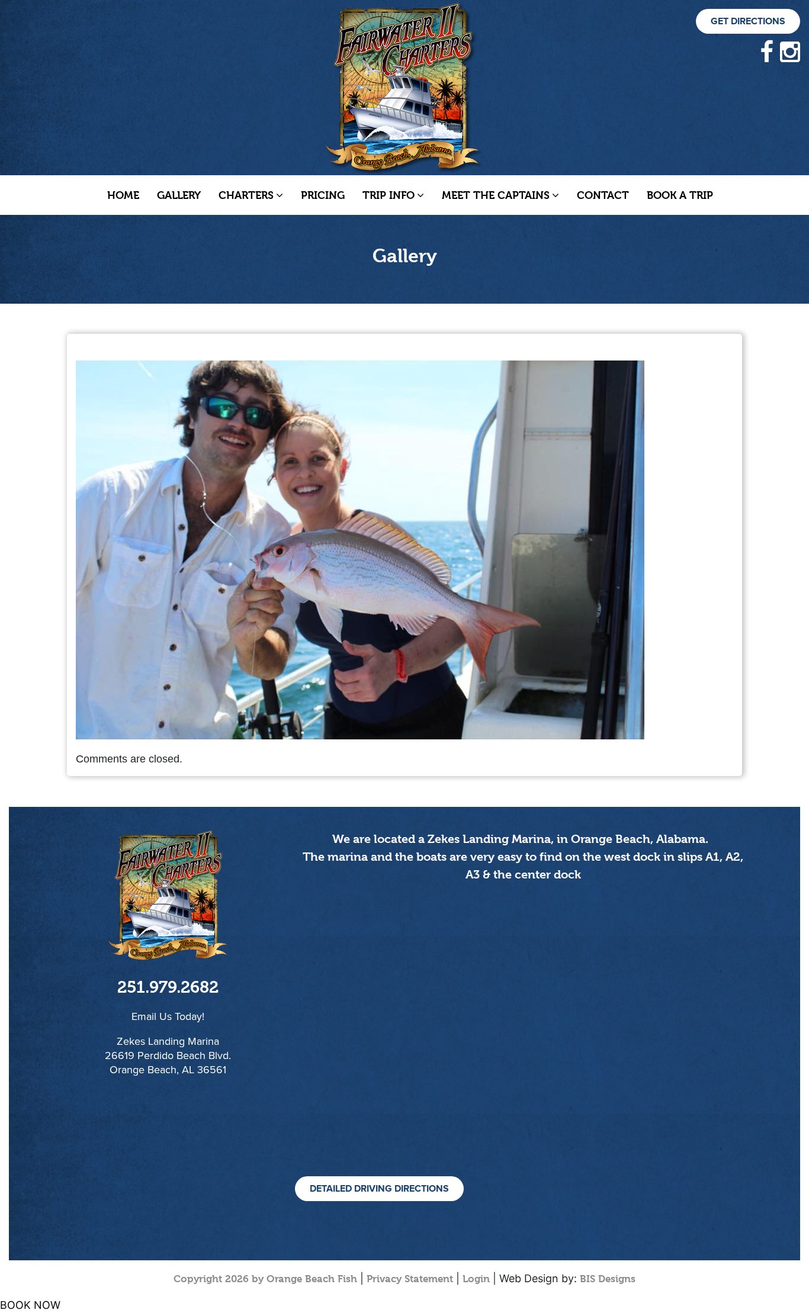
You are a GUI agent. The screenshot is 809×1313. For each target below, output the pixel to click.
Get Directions (748, 21)
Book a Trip (680, 195)
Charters (246, 195)
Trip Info (388, 195)
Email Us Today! (167, 1016)
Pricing (323, 195)
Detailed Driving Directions (379, 1189)
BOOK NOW (30, 1305)
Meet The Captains (496, 195)
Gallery (179, 195)
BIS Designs (607, 1279)
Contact (603, 195)
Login (476, 1279)
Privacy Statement (410, 1279)
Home (123, 195)
